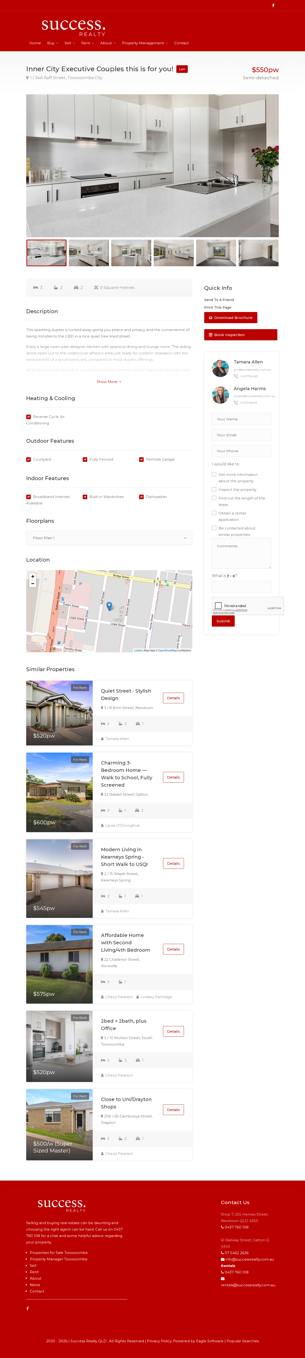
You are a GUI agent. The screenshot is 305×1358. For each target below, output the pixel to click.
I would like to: (226, 464)
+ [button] (32, 576)
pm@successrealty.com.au (252, 369)
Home (35, 43)
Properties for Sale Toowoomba (58, 1252)
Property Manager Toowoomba (58, 1259)
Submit (223, 621)
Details (173, 698)
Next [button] (265, 172)
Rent (85, 43)
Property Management (143, 43)
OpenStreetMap (167, 650)
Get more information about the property (238, 477)
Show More (107, 381)
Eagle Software (210, 1341)
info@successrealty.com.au (249, 1259)
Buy (50, 43)
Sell (68, 43)
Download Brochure (233, 317)
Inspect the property (237, 489)
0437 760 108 (237, 1227)
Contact (181, 43)
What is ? (224, 575)
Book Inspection (229, 334)
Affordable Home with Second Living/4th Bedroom (125, 942)
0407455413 (248, 402)
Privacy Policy (159, 1341)
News (35, 1285)
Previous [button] (40, 172)
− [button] (32, 584)
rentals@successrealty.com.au (248, 1285)
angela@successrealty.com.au (254, 396)
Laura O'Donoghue (122, 825)
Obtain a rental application (232, 516)
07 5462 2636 (237, 1253)
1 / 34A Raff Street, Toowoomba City (65, 77)
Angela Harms (250, 388)
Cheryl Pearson (118, 997)
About (106, 43)
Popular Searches (243, 1341)
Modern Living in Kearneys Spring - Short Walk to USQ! (124, 857)
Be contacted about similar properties (237, 531)
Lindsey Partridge (156, 997)
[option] (152, 165)
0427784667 (249, 376)
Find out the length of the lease (242, 501)
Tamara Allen (116, 738)
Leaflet (138, 650)
